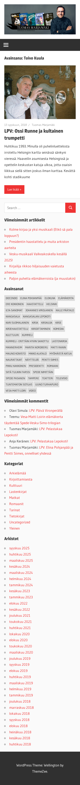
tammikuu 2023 (21, 597)
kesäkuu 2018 (19, 738)
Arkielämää (17, 473)
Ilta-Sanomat (14, 310)
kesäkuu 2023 (19, 591)
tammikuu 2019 (21, 695)
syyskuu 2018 (19, 719)
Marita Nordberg (36, 347)
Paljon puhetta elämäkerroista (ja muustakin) (42, 278)
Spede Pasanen (15, 378)
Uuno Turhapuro (46, 384)
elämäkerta (66, 298)
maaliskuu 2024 (21, 572)
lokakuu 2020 (19, 634)
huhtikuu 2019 (20, 677)
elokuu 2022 (18, 603)
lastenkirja (59, 341)
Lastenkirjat (18, 491)
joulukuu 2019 (19, 658)
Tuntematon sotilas (19, 384)
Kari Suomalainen (17, 322)
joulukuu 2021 (19, 615)
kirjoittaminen (40, 328)
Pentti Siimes (50, 359)
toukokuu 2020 (20, 646)
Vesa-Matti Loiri (16, 390)
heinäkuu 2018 (20, 732)
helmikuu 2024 (20, 579)
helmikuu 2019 (20, 689)
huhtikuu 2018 (20, 744)
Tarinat (14, 510)
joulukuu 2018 (20, 701)
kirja (35, 322)
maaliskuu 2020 (21, 652)
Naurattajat (14, 359)
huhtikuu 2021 (20, 628)
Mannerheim (14, 347)
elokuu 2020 (18, 640)
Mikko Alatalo (38, 353)
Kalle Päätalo (65, 310)
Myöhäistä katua (61, 353)
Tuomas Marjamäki (43, 125)
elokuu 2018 (18, 726)
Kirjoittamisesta (20, 479)
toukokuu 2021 (20, 621)
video (32, 390)
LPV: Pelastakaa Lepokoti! (49, 441)
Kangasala (13, 316)
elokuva (50, 298)
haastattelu (35, 304)
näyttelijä (32, 359)
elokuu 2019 (18, 670)
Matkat (14, 497)
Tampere (33, 378)
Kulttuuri (15, 485)
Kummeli (27, 335)
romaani (52, 365)
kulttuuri (12, 335)
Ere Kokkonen (15, 304)
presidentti (36, 365)
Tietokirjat (16, 516)
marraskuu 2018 (21, 707)
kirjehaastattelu (17, 328)
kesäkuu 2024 (19, 566)
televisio (61, 378)
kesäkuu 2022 (19, 609)
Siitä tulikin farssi (18, 372)
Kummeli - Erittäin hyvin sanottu (27, 341)
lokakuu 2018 (19, 713)
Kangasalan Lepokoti (36, 316)
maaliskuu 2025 (21, 560)
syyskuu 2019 (19, 664)
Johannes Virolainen (39, 310)
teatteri (47, 378)
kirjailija (46, 322)
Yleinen (14, 528)
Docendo (11, 298)
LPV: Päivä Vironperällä (46, 410)
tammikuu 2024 (21, 585)
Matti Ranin (58, 347)
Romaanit (16, 504)
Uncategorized (19, 522)
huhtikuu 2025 (20, 554)
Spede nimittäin (43, 372)
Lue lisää (13, 189)
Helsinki (51, 304)
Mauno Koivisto (16, 353)
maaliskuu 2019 (21, 683)
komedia (58, 328)
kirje (58, 322)
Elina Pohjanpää (31, 298)
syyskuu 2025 (19, 548)
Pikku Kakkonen (16, 365)
